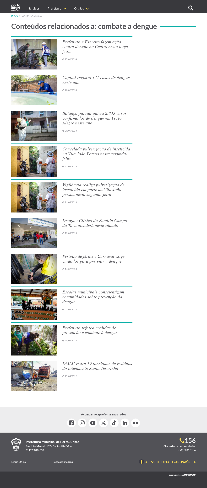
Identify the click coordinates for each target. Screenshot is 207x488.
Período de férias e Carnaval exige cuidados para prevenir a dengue (93, 258)
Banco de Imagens (63, 461)
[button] (190, 8)
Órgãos (79, 8)
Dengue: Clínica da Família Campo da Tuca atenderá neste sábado (94, 222)
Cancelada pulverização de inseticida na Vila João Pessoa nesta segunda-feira (96, 153)
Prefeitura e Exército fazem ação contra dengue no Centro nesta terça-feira (96, 46)
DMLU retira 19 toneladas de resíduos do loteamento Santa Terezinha (97, 365)
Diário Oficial (18, 461)
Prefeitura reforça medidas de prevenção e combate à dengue (90, 330)
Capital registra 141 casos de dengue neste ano (96, 79)
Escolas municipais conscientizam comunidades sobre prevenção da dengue (93, 296)
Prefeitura (55, 8)
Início (14, 16)
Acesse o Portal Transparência (170, 462)
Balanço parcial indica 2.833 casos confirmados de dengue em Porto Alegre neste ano (94, 117)
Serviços (33, 8)
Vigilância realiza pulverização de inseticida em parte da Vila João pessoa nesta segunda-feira (93, 189)
